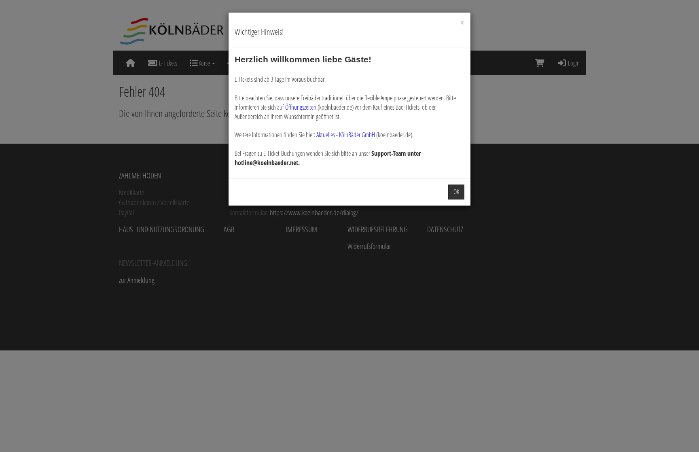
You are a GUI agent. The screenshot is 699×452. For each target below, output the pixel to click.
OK (456, 191)
